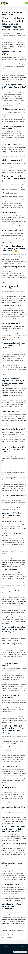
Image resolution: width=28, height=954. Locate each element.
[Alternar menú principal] (26, 3)
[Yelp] (10, 951)
